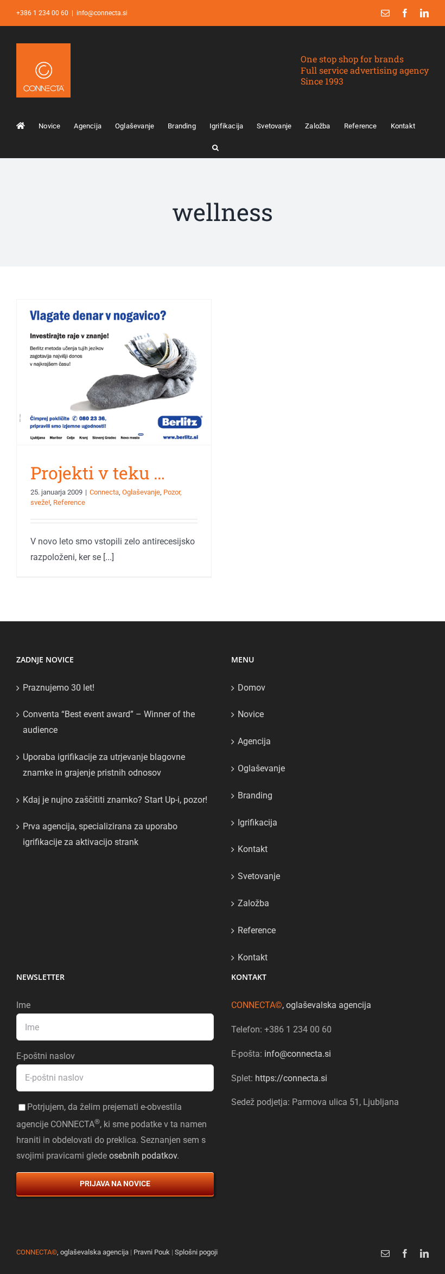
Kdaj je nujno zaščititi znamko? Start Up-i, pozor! (115, 800)
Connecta (104, 492)
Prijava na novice (115, 1183)
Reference (69, 502)
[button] (215, 147)
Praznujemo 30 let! (58, 687)
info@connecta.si (102, 13)
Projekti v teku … (97, 472)
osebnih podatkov (143, 1155)
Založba (253, 903)
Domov (251, 687)
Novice (251, 714)
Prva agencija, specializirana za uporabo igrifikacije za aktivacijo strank (100, 834)
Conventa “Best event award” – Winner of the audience (109, 722)
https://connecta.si (291, 1078)
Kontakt (253, 849)
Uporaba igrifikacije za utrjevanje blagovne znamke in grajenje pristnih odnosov (104, 765)
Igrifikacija (257, 822)
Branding (255, 795)
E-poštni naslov (45, 1056)
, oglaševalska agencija (301, 1005)
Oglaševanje (141, 492)
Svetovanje (259, 876)
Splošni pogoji (196, 1252)
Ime (23, 1005)
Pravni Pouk (152, 1252)
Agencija (254, 741)
